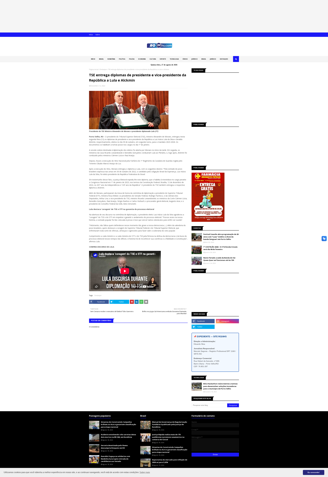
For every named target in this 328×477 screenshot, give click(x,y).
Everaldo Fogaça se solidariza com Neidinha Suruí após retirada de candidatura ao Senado (115, 458)
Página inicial (93, 69)
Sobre (97, 35)
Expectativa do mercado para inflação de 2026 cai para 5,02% (169, 461)
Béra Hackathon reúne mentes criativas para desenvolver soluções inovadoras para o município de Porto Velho (220, 386)
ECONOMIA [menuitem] (142, 59)
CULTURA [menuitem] (153, 59)
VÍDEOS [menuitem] (185, 59)
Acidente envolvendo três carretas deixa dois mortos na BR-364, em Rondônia (118, 435)
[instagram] (227, 321)
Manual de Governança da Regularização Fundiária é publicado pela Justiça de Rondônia (169, 424)
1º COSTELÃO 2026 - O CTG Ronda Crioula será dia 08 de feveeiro (220, 248)
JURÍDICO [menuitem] (194, 59)
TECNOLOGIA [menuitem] (174, 59)
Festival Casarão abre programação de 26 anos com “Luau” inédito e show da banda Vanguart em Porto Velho (220, 236)
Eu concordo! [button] (314, 472)
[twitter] (203, 327)
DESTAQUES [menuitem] (224, 59)
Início (91, 35)
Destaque (103, 69)
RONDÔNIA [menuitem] (111, 59)
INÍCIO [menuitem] (93, 59)
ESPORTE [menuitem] (163, 59)
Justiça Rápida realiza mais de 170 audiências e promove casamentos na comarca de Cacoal (168, 437)
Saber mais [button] (145, 472)
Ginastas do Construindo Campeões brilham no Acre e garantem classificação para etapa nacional (118, 424)
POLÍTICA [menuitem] (122, 59)
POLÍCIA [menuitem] (131, 59)
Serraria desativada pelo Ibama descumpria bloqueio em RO (114, 446)
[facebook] (203, 321)
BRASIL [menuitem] (101, 59)
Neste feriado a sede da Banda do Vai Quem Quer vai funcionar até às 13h (219, 259)
